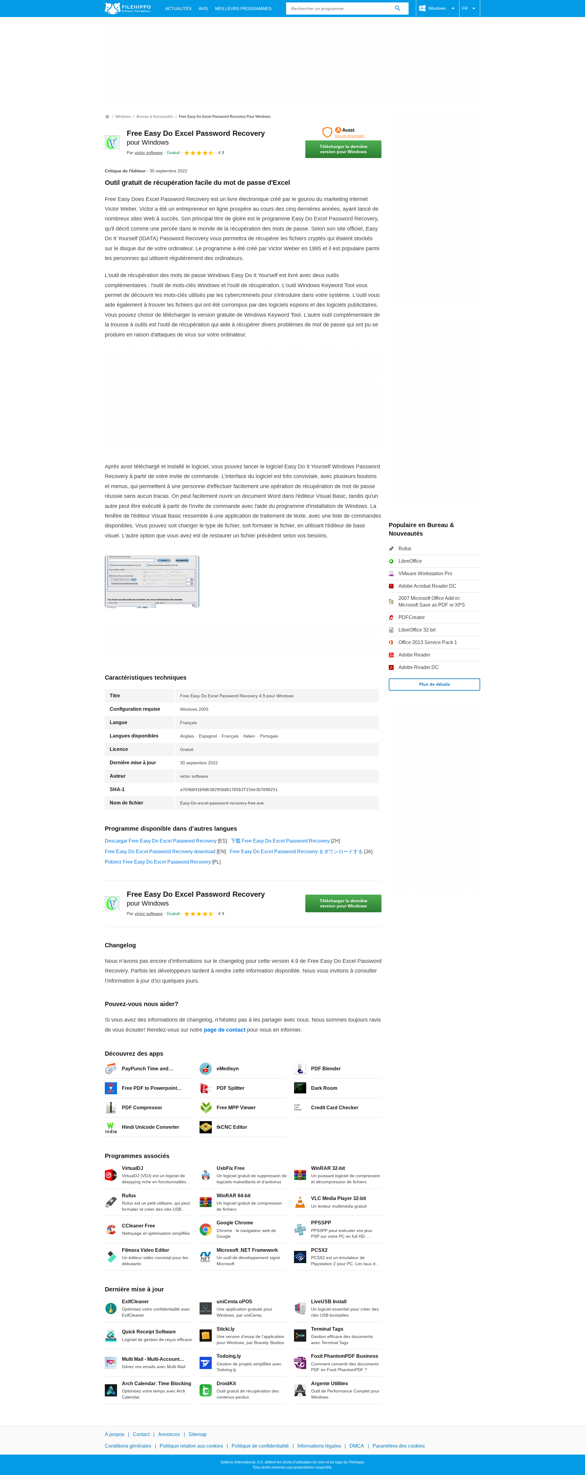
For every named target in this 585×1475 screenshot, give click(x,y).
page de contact (225, 1030)
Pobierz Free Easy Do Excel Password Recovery (158, 861)
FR (465, 8)
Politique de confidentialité (260, 1446)
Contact (141, 1434)
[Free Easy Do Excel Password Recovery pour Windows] (112, 142)
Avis (203, 8)
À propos (114, 1434)
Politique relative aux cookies (191, 1446)
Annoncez (169, 1434)
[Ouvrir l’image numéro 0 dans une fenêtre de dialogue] (152, 581)
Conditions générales (128, 1446)
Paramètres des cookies (399, 1446)
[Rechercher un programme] (398, 8)
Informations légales (319, 1446)
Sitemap (198, 1434)
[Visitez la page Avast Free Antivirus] (343, 132)
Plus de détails (434, 684)
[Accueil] (107, 116)
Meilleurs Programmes (243, 8)
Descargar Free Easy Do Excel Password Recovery (161, 840)
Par (145, 152)
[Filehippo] (128, 8)
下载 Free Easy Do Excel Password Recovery (280, 840)
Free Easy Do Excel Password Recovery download (160, 851)
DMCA (356, 1446)
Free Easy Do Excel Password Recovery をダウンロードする (296, 851)
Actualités (178, 8)
